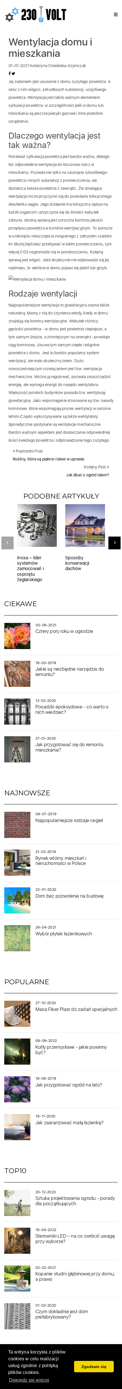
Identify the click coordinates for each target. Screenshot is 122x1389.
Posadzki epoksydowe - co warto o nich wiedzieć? (71, 709)
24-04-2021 (45, 927)
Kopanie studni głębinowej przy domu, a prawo (75, 1276)
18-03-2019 (45, 663)
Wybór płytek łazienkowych (63, 934)
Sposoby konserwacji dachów (77, 563)
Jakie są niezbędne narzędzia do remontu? (69, 671)
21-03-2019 (45, 852)
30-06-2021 (45, 625)
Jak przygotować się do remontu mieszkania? (69, 747)
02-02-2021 (45, 1267)
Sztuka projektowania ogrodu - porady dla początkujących (75, 1200)
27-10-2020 (45, 1003)
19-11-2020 (45, 1116)
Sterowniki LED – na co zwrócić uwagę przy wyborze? (75, 1238)
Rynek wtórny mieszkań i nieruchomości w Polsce (61, 860)
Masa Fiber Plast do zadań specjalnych (76, 1009)
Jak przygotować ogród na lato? (68, 1085)
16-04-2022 (45, 1230)
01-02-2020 (45, 1305)
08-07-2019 (45, 814)
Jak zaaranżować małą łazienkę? (69, 1122)
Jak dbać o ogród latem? (87, 475)
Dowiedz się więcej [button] (29, 1380)
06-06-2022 (46, 1040)
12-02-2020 (45, 700)
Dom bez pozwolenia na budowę (69, 896)
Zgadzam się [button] (93, 1366)
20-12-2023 (45, 1192)
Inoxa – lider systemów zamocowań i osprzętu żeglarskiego (30, 568)
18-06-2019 (45, 1078)
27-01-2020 (45, 738)
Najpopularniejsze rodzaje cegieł (69, 820)
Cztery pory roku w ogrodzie (64, 631)
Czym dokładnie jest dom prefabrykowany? (61, 1314)
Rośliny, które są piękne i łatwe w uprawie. (49, 459)
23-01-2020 (45, 889)
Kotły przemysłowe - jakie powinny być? (71, 1049)
